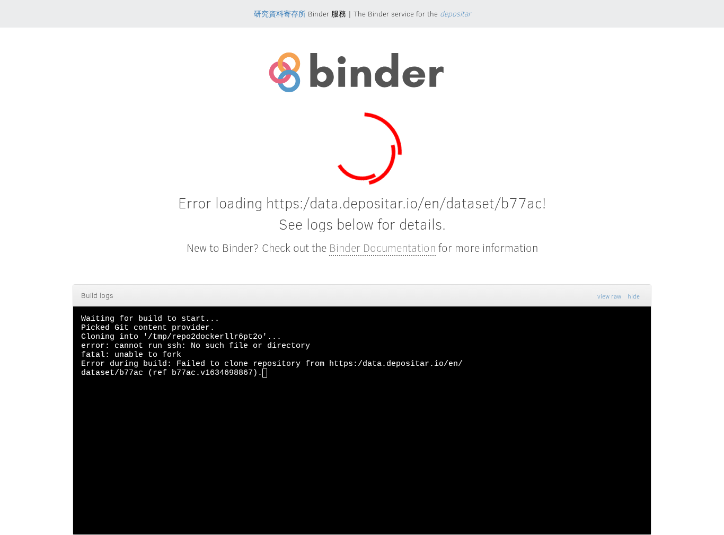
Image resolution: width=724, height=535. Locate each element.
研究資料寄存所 (280, 13)
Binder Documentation (382, 247)
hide (634, 296)
